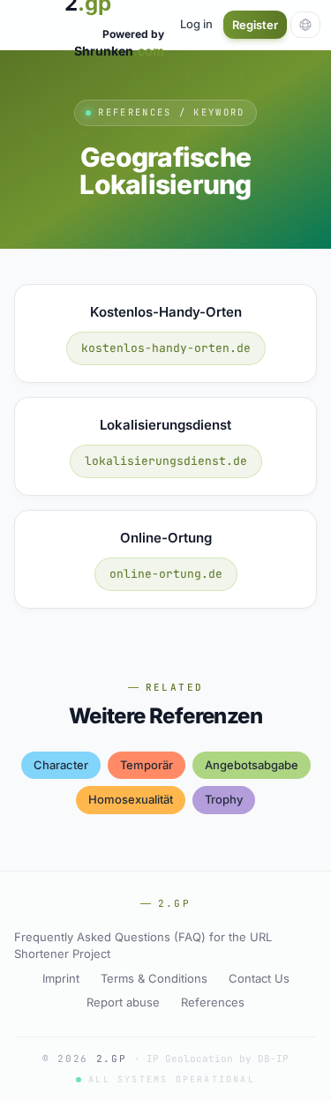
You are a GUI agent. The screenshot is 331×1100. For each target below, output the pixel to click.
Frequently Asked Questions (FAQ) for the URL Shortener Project (143, 946)
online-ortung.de (165, 573)
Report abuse (123, 1002)
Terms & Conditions (154, 978)
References (212, 1002)
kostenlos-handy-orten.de (166, 347)
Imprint (60, 978)
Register (255, 25)
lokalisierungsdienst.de (166, 460)
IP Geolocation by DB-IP (218, 1058)
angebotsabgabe (251, 765)
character (61, 765)
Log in (196, 24)
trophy (224, 799)
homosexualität (130, 799)
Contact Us (259, 978)
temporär (146, 765)
